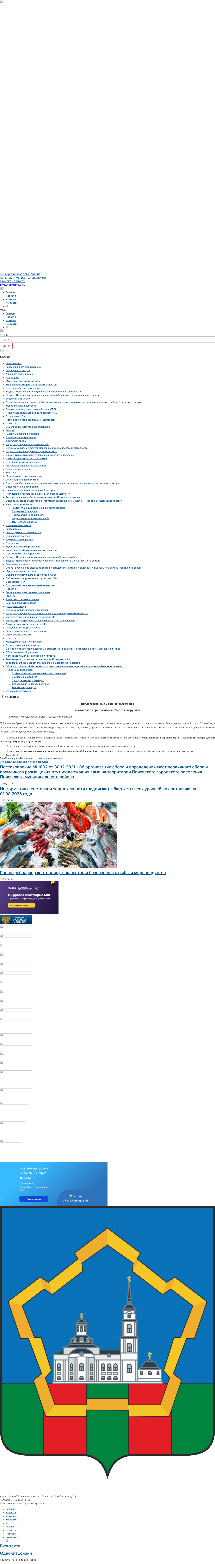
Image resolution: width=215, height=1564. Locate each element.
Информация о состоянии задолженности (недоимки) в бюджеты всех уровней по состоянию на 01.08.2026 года (98, 791)
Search (4, 335)
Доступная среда (16, 440)
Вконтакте (10, 1545)
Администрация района (19, 373)
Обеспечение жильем (18, 469)
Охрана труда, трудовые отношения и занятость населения (40, 454)
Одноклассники (16, 1553)
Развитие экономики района (22, 433)
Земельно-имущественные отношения (28, 426)
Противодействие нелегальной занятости (30, 419)
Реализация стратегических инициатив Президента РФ (38, 493)
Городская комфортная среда (23, 462)
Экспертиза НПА (15, 416)
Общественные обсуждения (22, 486)
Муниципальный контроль (21, 405)
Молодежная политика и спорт (24, 476)
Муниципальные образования (23, 381)
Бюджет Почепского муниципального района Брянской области (43, 391)
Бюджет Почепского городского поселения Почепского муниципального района (53, 395)
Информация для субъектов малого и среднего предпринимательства (47, 447)
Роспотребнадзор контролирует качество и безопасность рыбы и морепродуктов (83, 872)
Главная (10, 292)
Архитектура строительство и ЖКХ (26, 458)
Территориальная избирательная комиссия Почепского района (43, 497)
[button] (107, 310)
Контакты (11, 302)
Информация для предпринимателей (27, 444)
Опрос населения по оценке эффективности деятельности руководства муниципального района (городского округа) (74, 402)
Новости (11, 295)
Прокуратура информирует (28, 514)
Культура (11, 472)
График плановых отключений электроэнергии (39, 507)
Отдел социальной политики (22, 479)
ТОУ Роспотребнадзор (24, 521)
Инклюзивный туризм (18, 525)
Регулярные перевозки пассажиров (26, 465)
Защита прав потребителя (21, 437)
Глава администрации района (23, 366)
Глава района (14, 363)
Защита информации (18, 398)
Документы (12, 377)
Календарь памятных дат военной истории (31, 490)
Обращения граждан (18, 370)
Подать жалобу (33, 1199)
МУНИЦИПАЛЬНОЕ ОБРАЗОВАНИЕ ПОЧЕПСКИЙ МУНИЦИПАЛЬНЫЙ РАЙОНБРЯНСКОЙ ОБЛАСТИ (24, 278)
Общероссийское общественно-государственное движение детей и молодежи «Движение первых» (64, 500)
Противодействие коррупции (23, 388)
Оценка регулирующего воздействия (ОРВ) (31, 409)
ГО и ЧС (10, 430)
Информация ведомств (19, 504)
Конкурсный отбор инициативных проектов (31, 384)
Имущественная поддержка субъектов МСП (31, 451)
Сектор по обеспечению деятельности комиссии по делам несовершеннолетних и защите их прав (63, 483)
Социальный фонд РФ (24, 511)
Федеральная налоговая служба (30, 518)
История (11, 299)
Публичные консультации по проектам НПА (31, 412)
